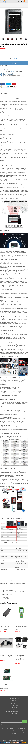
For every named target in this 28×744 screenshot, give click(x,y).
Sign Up (24, 721)
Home (2, 4)
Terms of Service (14, 705)
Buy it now (14, 63)
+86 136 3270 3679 (16, 709)
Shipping (13, 71)
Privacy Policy (14, 703)
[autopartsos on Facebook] (1, 724)
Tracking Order (14, 715)
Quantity (2, 52)
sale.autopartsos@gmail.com (15, 711)
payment (14, 700)
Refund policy (14, 702)
